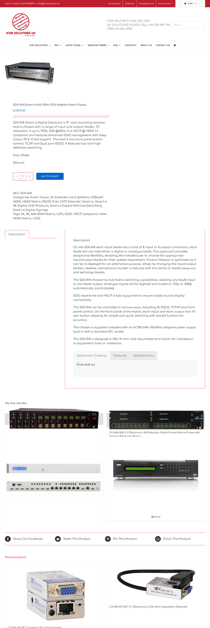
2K (22, 214)
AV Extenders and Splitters (69, 197)
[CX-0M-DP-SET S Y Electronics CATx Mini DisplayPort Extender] (156, 585)
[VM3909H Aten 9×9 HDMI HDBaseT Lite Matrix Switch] (156, 470)
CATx (59, 214)
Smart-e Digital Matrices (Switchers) (76, 205)
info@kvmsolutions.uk (49, 3)
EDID (68, 214)
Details (157, 517)
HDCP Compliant (85, 214)
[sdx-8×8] (53, 73)
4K (28, 214)
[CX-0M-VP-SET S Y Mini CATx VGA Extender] (54, 595)
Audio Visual (39, 197)
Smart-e (88, 201)
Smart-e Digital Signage (30, 210)
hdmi (102, 214)
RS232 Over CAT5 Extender (61, 201)
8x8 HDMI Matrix (43, 214)
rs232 (36, 218)
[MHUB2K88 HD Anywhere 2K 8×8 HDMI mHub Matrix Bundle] (54, 477)
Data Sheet (21, 155)
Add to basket (50, 176)
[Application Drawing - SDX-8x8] (86, 364)
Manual (18, 162)
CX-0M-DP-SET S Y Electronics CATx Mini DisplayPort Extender (148, 607)
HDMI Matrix (31, 201)
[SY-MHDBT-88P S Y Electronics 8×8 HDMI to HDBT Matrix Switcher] (54, 419)
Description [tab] (17, 234)
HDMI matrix (22, 218)
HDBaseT (96, 197)
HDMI (17, 201)
